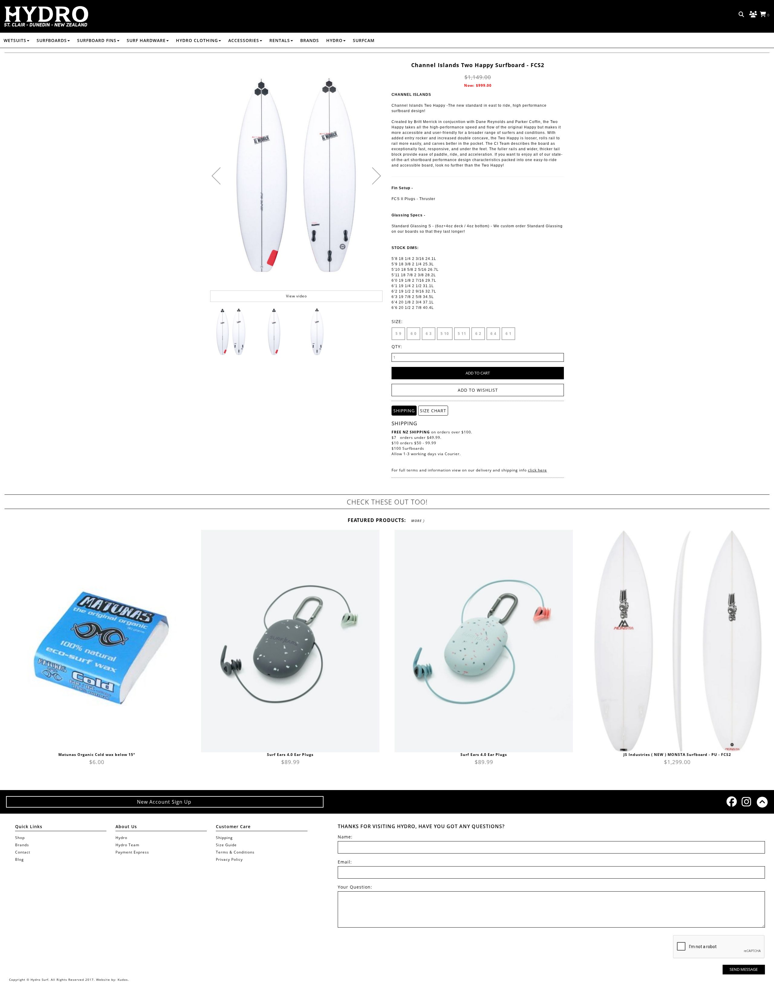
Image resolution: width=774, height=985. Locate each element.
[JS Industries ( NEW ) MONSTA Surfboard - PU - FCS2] (677, 641)
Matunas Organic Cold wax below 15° (96, 754)
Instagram (746, 801)
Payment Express (132, 852)
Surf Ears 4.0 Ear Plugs (290, 754)
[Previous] (216, 176)
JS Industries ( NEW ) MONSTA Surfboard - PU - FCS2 (677, 754)
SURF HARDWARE (146, 40)
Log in (752, 14)
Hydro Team (127, 844)
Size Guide (226, 844)
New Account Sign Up (165, 802)
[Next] (376, 176)
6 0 (414, 333)
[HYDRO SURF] (46, 16)
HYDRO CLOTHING (197, 40)
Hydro (334, 40)
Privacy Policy (229, 859)
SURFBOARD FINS (96, 40)
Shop (20, 837)
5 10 (445, 333)
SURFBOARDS (52, 40)
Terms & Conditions (235, 852)
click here (537, 470)
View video (296, 296)
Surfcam (364, 40)
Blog (19, 859)
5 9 (398, 333)
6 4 (493, 333)
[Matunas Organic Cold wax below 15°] (97, 641)
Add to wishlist (478, 390)
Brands (309, 40)
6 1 (509, 333)
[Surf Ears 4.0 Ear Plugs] (290, 641)
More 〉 (417, 520)
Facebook (731, 801)
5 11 (462, 333)
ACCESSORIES (243, 40)
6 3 (429, 333)
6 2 (478, 333)
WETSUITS (15, 40)
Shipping (224, 837)
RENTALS (279, 40)
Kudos (123, 979)
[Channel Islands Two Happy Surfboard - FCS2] (231, 331)
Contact (22, 852)
